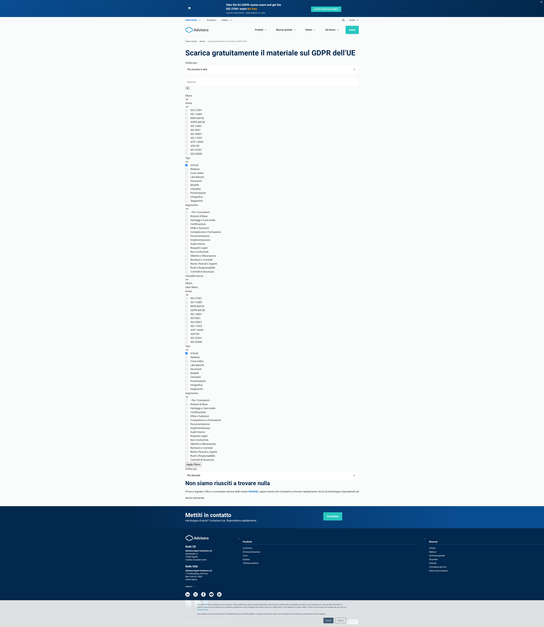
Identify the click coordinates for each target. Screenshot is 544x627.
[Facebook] (203, 594)
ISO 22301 (196, 149)
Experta (246, 559)
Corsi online (197, 173)
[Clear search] (187, 88)
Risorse (202, 41)
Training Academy (251, 563)
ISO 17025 (196, 137)
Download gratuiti (437, 555)
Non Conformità (199, 251)
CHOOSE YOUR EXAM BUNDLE (326, 9)
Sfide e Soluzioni (199, 228)
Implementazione (200, 239)
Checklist (195, 188)
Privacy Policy (202, 609)
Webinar (195, 169)
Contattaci (211, 20)
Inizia (352, 29)
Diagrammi (196, 200)
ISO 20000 (196, 153)
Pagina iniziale (191, 41)
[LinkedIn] (187, 594)
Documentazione (200, 235)
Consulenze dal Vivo (438, 567)
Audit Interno (197, 243)
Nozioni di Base (199, 216)
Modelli (194, 184)
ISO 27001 (196, 110)
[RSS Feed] (219, 594)
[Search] (343, 20)
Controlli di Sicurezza (202, 271)
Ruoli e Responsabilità (202, 267)
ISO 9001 (195, 129)
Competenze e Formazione (205, 231)
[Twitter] (195, 594)
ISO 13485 (196, 114)
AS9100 (194, 145)
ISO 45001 (196, 133)
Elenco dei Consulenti (438, 571)
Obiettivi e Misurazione (203, 255)
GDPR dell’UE (197, 122)
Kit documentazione (251, 552)
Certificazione (198, 224)
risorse (253, 491)
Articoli (194, 165)
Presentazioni (198, 192)
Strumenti (196, 180)
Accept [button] (328, 620)
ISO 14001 (196, 126)
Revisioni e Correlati (201, 259)
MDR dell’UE (197, 118)
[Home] (197, 30)
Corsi (245, 555)
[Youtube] (211, 594)
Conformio (247, 548)
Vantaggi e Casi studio (202, 220)
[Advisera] (197, 538)
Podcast (432, 563)
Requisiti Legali (198, 247)
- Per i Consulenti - (200, 212)
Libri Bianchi (197, 177)
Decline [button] (341, 620)
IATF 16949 (196, 141)
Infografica (196, 196)
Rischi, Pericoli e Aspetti (203, 263)
